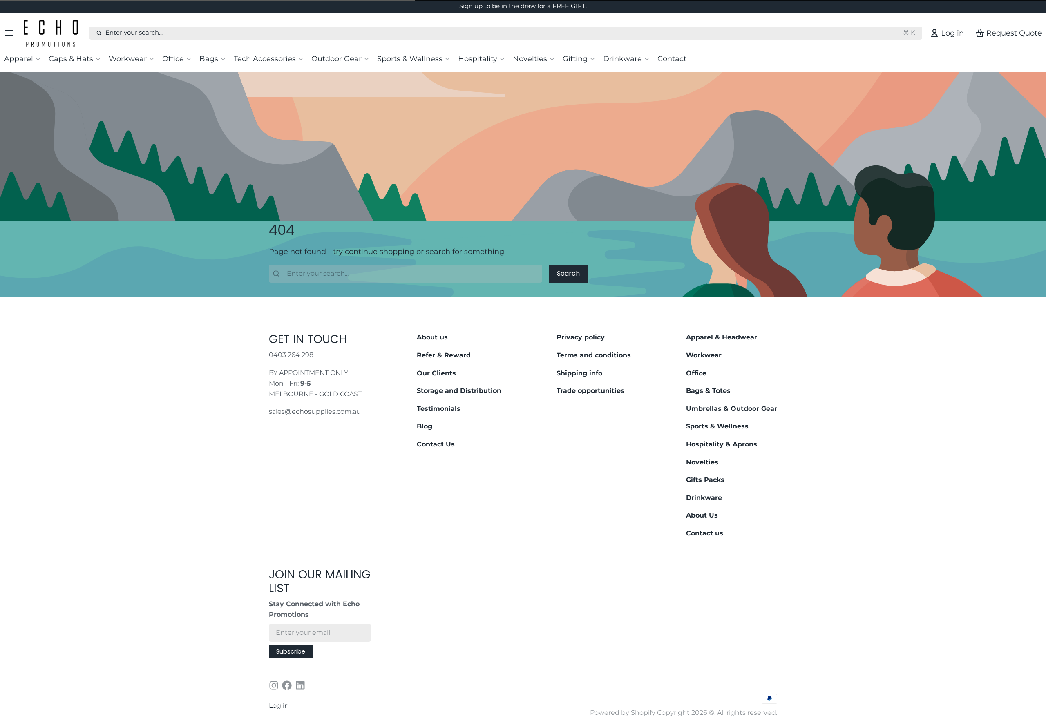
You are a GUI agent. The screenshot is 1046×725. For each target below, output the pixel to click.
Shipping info (579, 373)
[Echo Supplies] (54, 33)
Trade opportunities (590, 391)
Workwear (128, 58)
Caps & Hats (71, 58)
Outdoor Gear (336, 58)
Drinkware (622, 58)
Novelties (530, 58)
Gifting (575, 58)
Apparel (18, 58)
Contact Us (436, 444)
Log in (279, 705)
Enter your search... (510, 32)
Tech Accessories (265, 58)
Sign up (471, 6)
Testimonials (438, 409)
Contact (671, 58)
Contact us (704, 533)
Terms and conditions (594, 355)
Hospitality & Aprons (721, 444)
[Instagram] (274, 685)
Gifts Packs (705, 480)
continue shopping (379, 251)
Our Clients (436, 373)
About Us (702, 515)
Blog (424, 426)
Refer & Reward (444, 355)
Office (173, 58)
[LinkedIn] (300, 685)
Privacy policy (581, 337)
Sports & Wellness (410, 58)
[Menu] (12, 33)
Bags (208, 58)
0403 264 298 (291, 355)
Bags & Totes (708, 391)
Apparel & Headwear (721, 337)
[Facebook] (287, 685)
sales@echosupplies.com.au (315, 411)
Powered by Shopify (622, 712)
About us (432, 337)
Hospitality (477, 58)
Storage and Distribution (459, 391)
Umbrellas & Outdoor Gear (731, 409)
